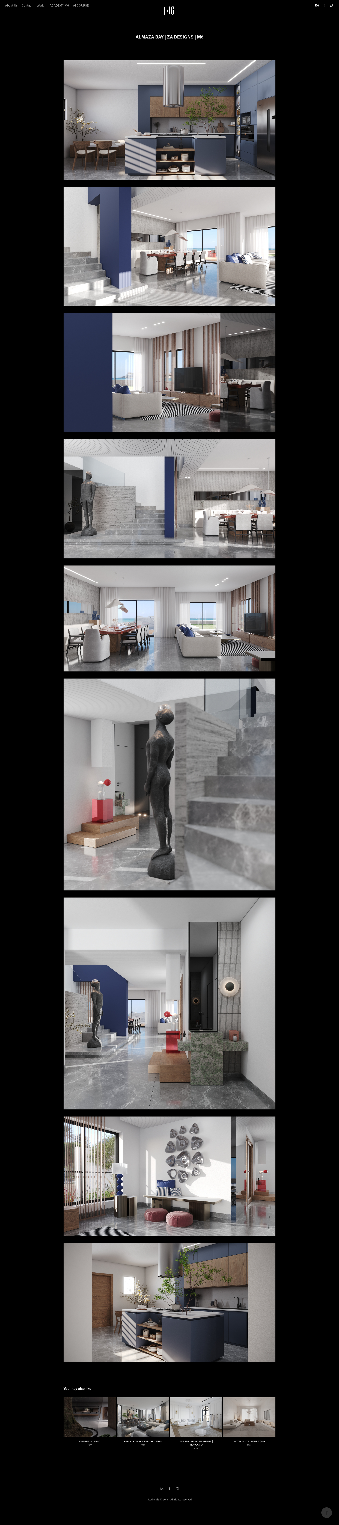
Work (40, 5)
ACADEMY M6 (59, 5)
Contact (27, 5)
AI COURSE (81, 5)
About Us (11, 5)
